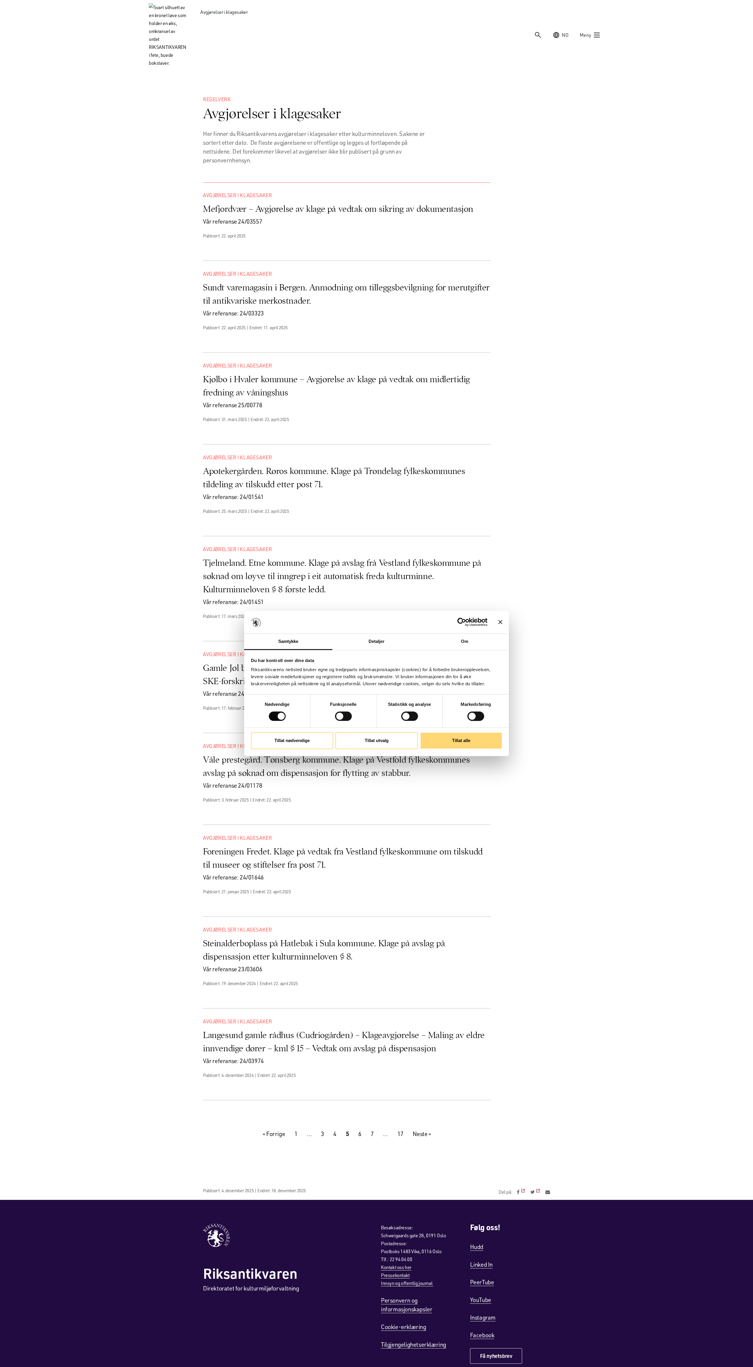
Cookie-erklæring (403, 1327)
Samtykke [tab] (288, 641)
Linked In (481, 1264)
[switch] (343, 716)
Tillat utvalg (377, 740)
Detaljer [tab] (377, 641)
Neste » (422, 1133)
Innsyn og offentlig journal (407, 1283)
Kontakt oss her (396, 1267)
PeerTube (482, 1282)
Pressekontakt (395, 1275)
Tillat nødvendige (292, 740)
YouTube (480, 1299)
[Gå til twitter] (535, 1192)
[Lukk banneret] (500, 622)
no (565, 35)
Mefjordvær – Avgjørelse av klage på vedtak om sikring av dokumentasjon (338, 208)
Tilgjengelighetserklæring (413, 1344)
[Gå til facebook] (521, 1192)
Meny (585, 35)
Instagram (483, 1317)
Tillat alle (461, 740)
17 (400, 1133)
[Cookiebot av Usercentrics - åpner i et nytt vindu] (461, 622)
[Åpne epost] (547, 1192)
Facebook (482, 1335)
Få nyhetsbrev (496, 1355)
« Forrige (274, 1133)
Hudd (476, 1246)
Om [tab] (464, 641)
